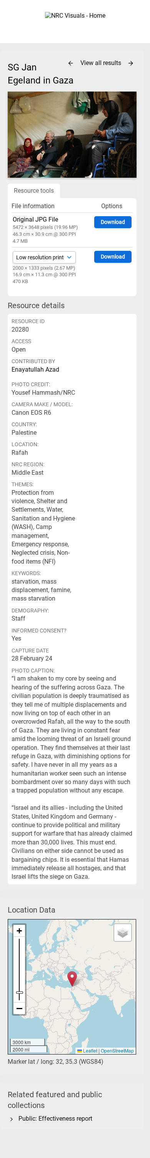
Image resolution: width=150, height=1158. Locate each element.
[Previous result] (71, 63)
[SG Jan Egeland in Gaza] (72, 134)
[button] (72, 979)
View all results (101, 63)
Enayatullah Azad (35, 369)
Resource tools (34, 190)
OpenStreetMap (117, 1050)
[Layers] (122, 932)
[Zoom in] (19, 931)
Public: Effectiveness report (53, 1118)
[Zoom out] (19, 1008)
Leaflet (89, 1050)
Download (113, 222)
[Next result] (131, 63)
